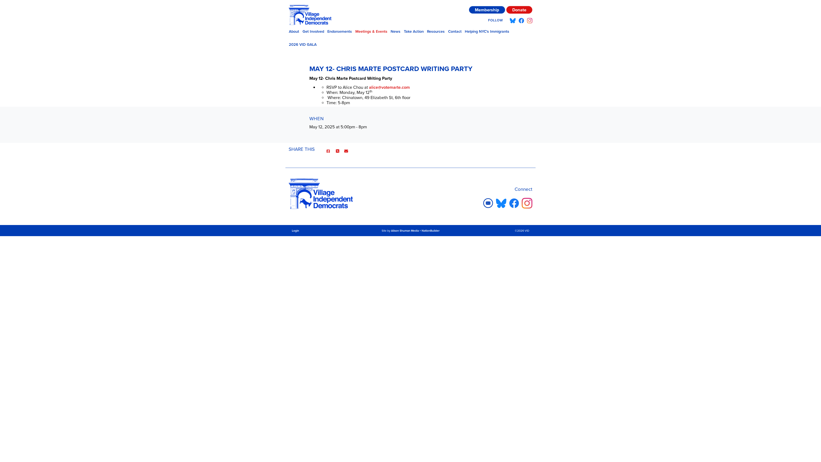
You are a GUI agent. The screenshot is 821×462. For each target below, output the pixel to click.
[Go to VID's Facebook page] (521, 20)
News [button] (395, 31)
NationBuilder (431, 230)
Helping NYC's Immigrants (487, 31)
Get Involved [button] (313, 31)
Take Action (414, 31)
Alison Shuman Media (405, 230)
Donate (519, 10)
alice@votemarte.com (389, 87)
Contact (455, 31)
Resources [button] (436, 31)
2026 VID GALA (303, 44)
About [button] (294, 31)
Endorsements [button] (339, 31)
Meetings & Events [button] (371, 31)
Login (295, 230)
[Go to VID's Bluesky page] (513, 20)
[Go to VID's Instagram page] (529, 20)
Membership (487, 10)
